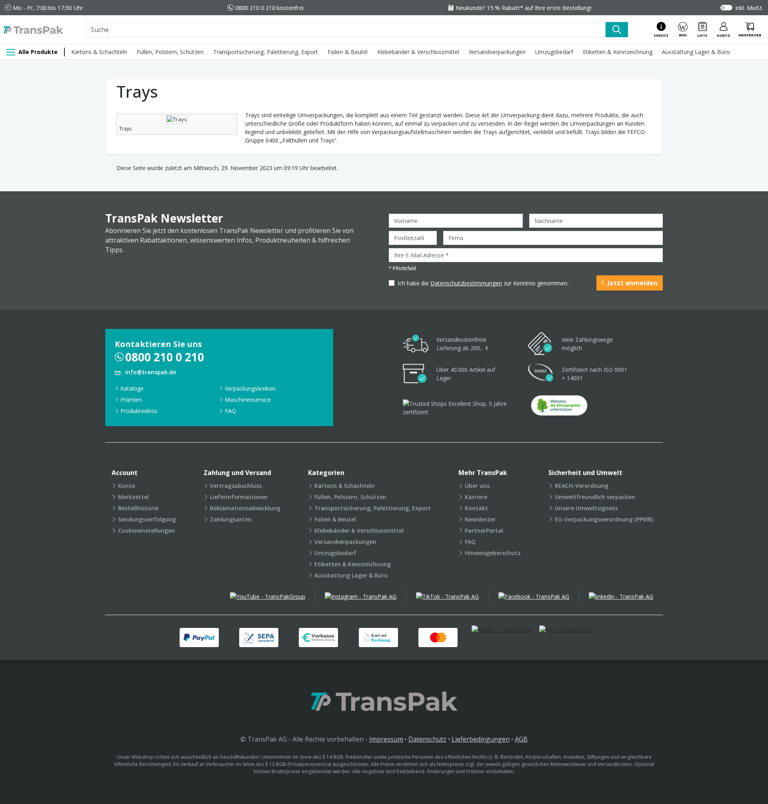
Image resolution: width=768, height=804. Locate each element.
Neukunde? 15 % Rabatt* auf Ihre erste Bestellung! (524, 8)
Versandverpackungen (497, 52)
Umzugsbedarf (554, 52)
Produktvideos (139, 411)
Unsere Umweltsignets (586, 508)
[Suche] (617, 29)
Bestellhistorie (138, 508)
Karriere (476, 497)
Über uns (477, 485)
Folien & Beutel (348, 52)
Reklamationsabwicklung (245, 508)
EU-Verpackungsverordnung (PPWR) (604, 519)
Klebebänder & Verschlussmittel (418, 52)
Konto (126, 485)
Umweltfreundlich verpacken (595, 497)
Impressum (386, 739)
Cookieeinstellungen (146, 530)
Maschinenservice (248, 399)
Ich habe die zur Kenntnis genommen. (483, 283)
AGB (521, 739)
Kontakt (476, 508)
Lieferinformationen (239, 497)
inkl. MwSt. (749, 8)
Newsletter (480, 519)
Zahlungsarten (231, 519)
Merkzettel (133, 497)
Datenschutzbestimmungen (466, 283)
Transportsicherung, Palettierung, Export (265, 52)
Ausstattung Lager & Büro (696, 52)
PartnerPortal (484, 530)
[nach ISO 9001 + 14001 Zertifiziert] (541, 374)
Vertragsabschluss (236, 485)
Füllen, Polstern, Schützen (170, 52)
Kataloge (132, 388)
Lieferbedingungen (481, 739)
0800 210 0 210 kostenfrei (269, 8)
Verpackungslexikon (250, 388)
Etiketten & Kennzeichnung (617, 52)
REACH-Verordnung (581, 485)
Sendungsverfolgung (147, 519)
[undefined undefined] (559, 408)
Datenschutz (427, 739)
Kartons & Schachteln (99, 52)
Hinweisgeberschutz (493, 553)
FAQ (230, 411)
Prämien (131, 399)
